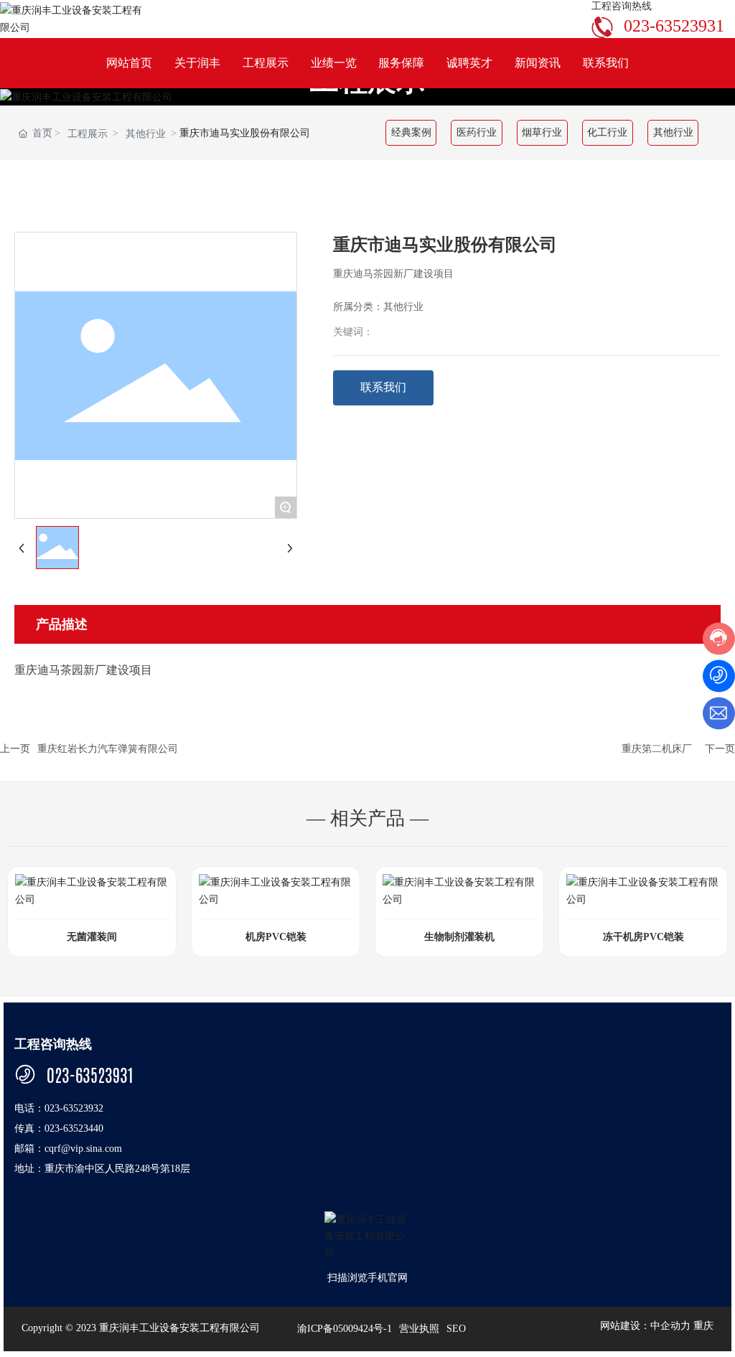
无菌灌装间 (92, 936)
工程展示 (87, 133)
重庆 (703, 1325)
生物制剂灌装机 (459, 936)
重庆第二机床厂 (657, 748)
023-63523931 (674, 26)
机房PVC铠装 (275, 936)
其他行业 (146, 133)
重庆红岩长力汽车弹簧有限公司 (107, 748)
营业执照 (419, 1328)
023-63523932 (74, 1108)
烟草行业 (542, 133)
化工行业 (607, 133)
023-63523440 (74, 1128)
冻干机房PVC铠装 (643, 936)
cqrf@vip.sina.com (83, 1148)
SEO (456, 1328)
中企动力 (670, 1325)
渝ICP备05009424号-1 (344, 1328)
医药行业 (477, 133)
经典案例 (411, 133)
